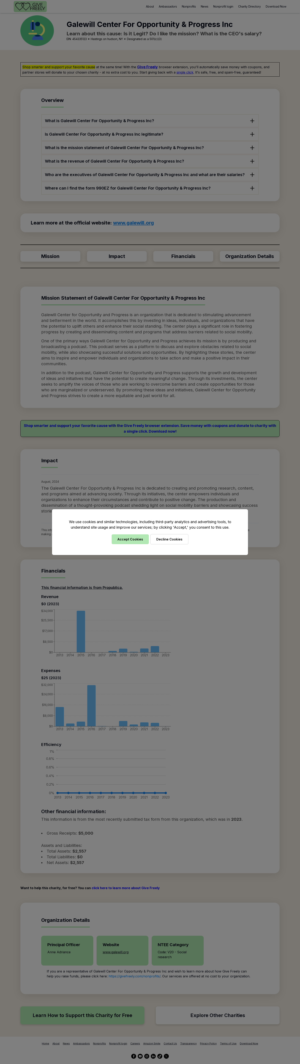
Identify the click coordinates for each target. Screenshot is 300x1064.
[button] (150, 532)
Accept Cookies (130, 539)
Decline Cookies (169, 539)
